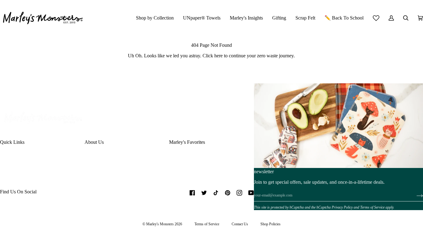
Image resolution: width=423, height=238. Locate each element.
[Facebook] (192, 193)
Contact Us (240, 224)
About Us (94, 142)
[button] (154, 18)
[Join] (415, 196)
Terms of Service (372, 207)
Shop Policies (270, 224)
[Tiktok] (216, 193)
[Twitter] (204, 193)
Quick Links (12, 142)
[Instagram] (239, 193)
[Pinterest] (227, 193)
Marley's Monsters (160, 224)
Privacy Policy (342, 207)
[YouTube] (251, 193)
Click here (213, 55)
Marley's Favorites (187, 142)
